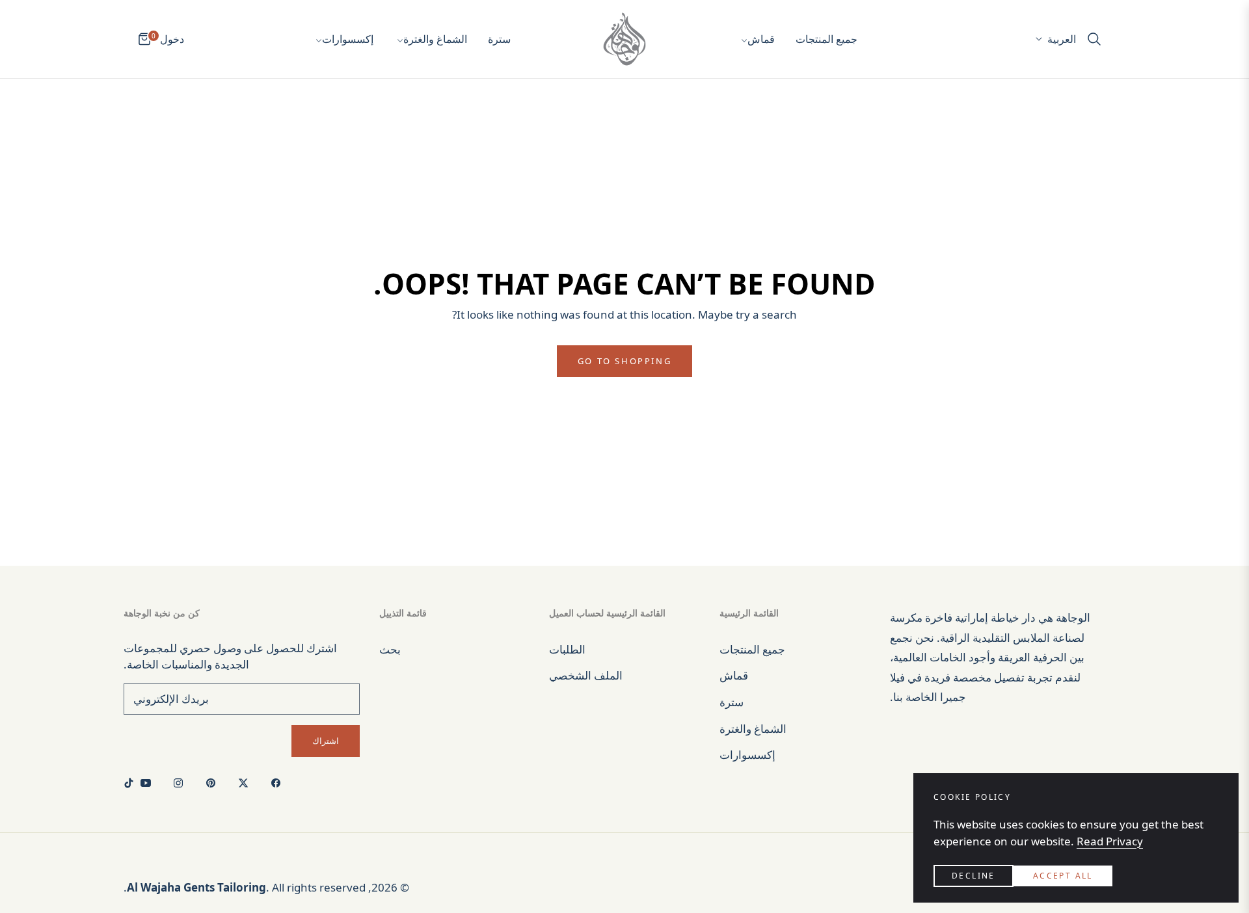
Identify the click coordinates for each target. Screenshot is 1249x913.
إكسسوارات (747, 754)
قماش (733, 675)
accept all (1063, 875)
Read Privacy (1110, 841)
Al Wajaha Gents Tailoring (196, 887)
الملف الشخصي (586, 675)
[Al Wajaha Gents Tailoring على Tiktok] (132, 783)
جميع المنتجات (752, 649)
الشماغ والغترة (752, 728)
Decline (973, 875)
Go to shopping (624, 361)
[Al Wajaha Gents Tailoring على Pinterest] (214, 783)
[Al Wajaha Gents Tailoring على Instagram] (181, 783)
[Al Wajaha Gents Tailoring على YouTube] (149, 783)
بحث (390, 649)
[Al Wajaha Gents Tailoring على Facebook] (279, 783)
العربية (1061, 39)
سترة (731, 702)
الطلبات (567, 649)
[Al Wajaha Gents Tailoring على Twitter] (246, 783)
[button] (1098, 39)
